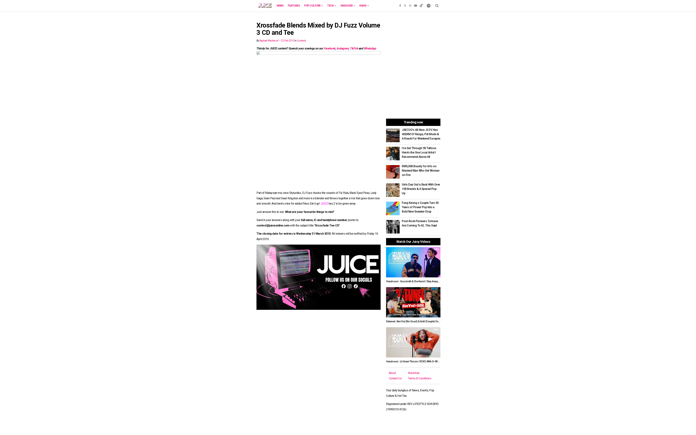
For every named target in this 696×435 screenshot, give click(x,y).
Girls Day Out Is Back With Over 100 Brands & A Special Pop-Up (421, 189)
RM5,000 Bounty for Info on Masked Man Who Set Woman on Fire (420, 171)
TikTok (354, 48)
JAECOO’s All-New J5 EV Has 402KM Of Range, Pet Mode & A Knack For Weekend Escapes (421, 134)
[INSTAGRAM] (410, 5)
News (280, 5)
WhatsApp (370, 48)
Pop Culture (312, 5)
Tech (330, 5)
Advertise (414, 373)
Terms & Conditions (419, 378)
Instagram (343, 48)
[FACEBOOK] (400, 5)
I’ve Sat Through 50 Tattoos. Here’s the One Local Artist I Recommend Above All (419, 152)
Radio (363, 5)
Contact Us (395, 378)
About (392, 373)
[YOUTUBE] (415, 5)
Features (294, 5)
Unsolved (346, 5)
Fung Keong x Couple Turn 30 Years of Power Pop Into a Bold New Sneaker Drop (420, 207)
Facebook (329, 48)
